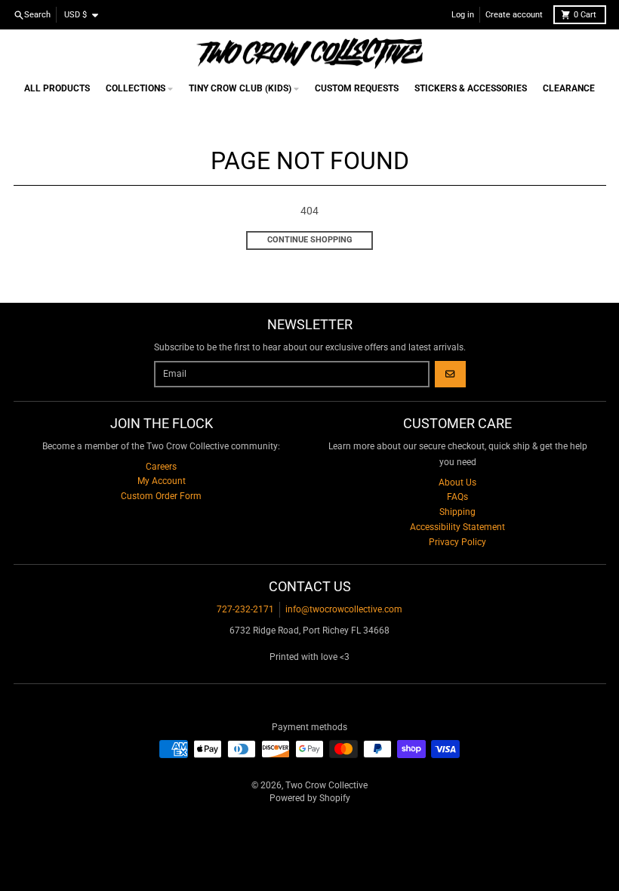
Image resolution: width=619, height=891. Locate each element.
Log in (462, 15)
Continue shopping (310, 240)
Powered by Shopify (309, 798)
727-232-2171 (245, 609)
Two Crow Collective (326, 785)
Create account (514, 15)
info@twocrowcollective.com (343, 609)
